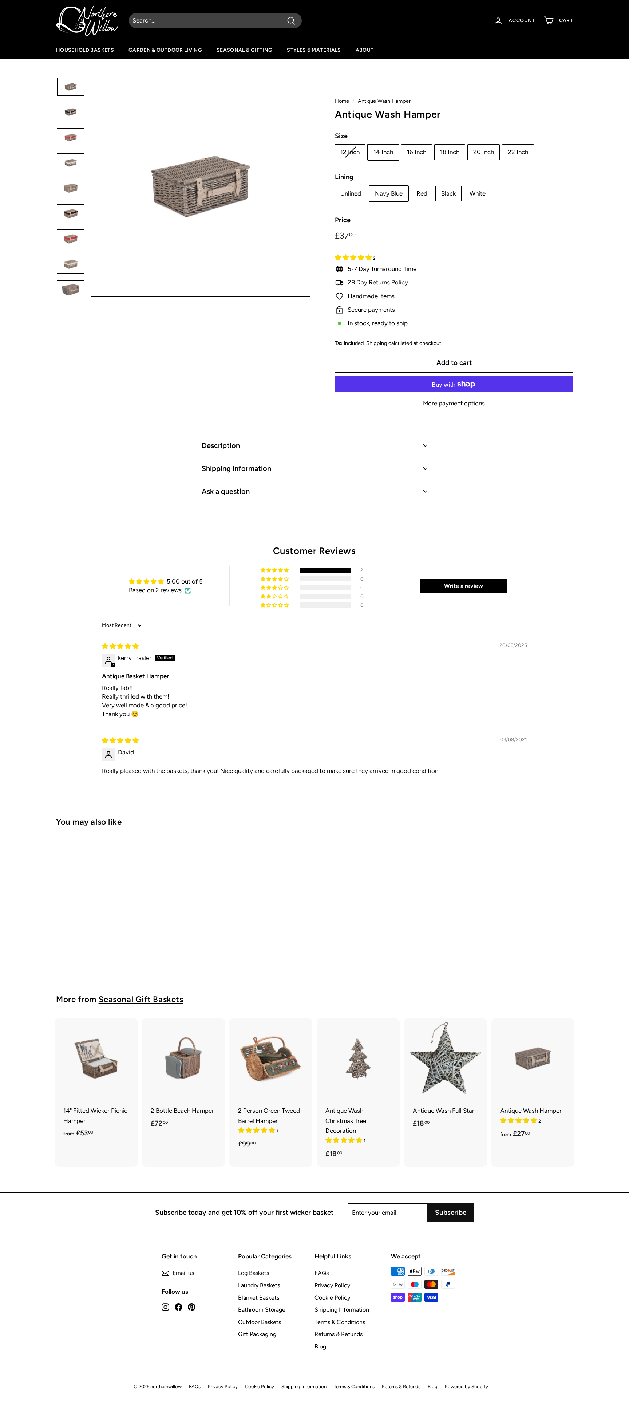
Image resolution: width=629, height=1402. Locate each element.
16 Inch (416, 152)
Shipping (376, 343)
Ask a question (226, 491)
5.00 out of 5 (185, 581)
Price (343, 220)
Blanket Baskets (258, 1297)
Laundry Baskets (259, 1285)
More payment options (454, 403)
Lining (344, 177)
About (365, 50)
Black (448, 193)
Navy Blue (389, 193)
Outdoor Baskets (259, 1322)
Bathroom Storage (261, 1309)
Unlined (350, 193)
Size (341, 136)
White (478, 193)
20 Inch (483, 152)
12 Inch (350, 152)
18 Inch (449, 152)
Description (221, 445)
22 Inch (518, 152)
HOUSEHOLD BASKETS (85, 50)
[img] (120, 646)
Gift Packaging (257, 1334)
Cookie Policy (332, 1297)
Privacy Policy (332, 1285)
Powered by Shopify (466, 1386)
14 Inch (383, 152)
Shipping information (236, 468)
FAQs (321, 1272)
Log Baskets (253, 1272)
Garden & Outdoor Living (165, 50)
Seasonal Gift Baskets (141, 999)
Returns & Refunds (338, 1334)
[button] (354, 257)
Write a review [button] (463, 585)
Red (421, 193)
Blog (320, 1346)
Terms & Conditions (339, 1322)
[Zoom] (200, 186)
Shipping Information (341, 1309)
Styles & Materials (314, 50)
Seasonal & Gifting (244, 50)
